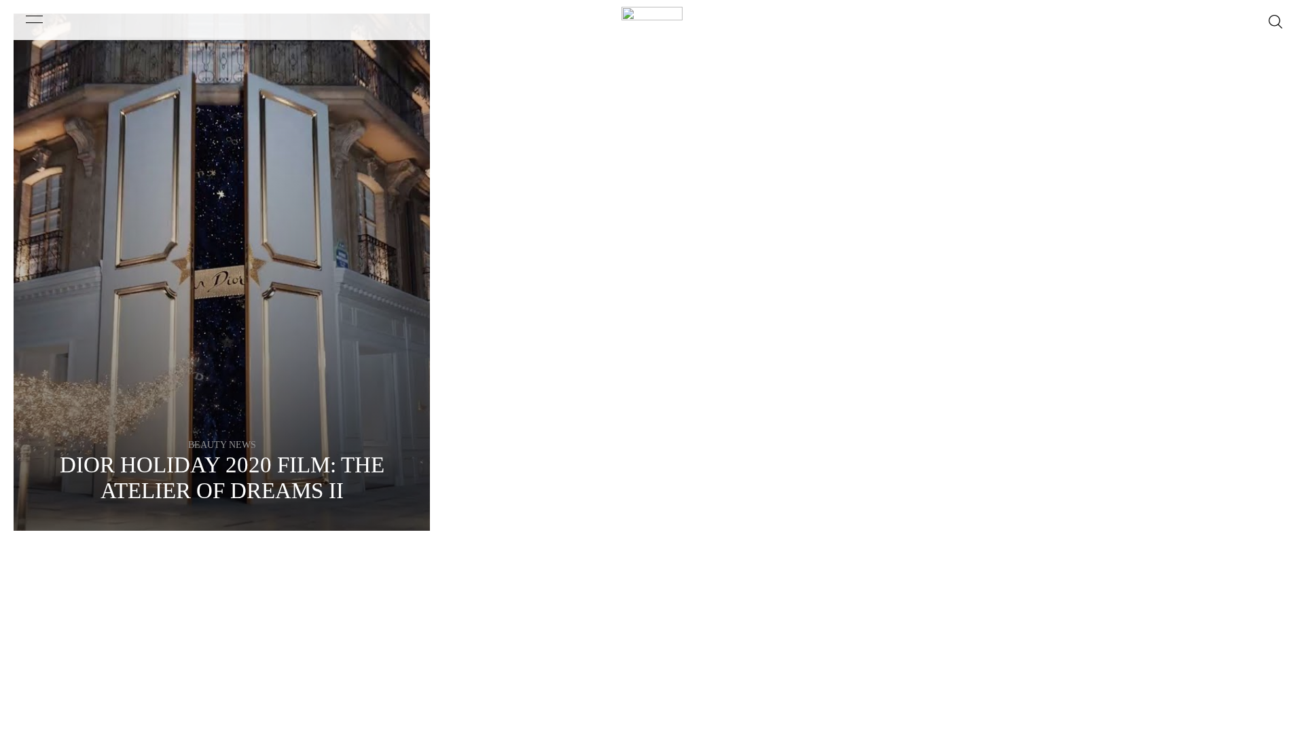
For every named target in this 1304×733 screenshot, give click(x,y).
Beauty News (222, 445)
